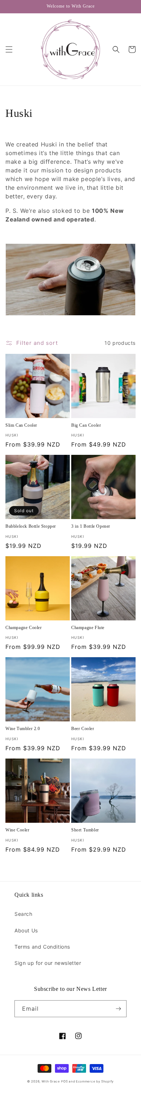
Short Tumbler (85, 829)
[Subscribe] (118, 1008)
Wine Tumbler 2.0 (22, 728)
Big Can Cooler (86, 425)
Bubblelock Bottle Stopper (30, 526)
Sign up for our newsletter (47, 963)
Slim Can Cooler (21, 425)
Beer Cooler (82, 728)
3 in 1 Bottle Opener (90, 526)
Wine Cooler (17, 829)
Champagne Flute (87, 627)
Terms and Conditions (42, 947)
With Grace (51, 1081)
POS (64, 1081)
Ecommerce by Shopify (95, 1081)
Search (23, 914)
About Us (26, 930)
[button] (9, 49)
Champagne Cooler (23, 627)
